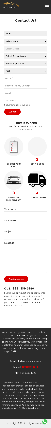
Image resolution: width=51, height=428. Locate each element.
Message (9, 243)
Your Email (10, 220)
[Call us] (44, 421)
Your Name (10, 209)
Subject (8, 231)
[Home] (11, 5)
